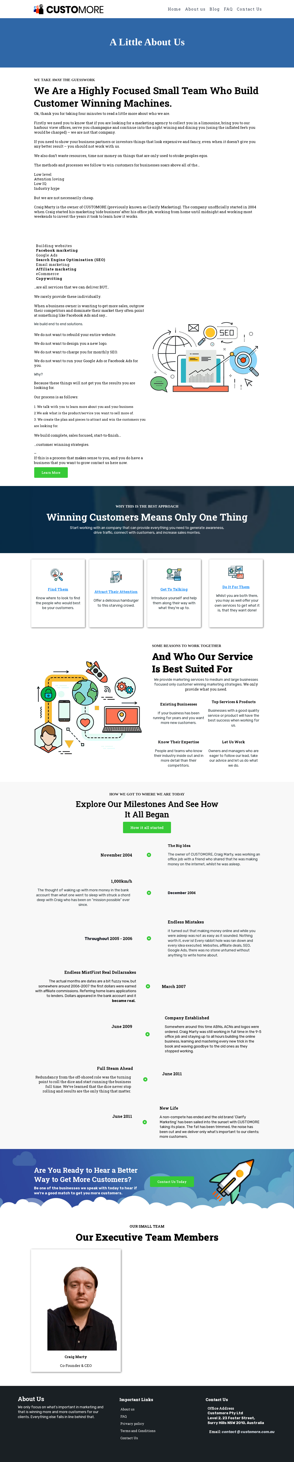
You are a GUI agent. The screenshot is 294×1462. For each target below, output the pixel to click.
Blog (215, 9)
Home (174, 9)
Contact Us (249, 9)
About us (195, 9)
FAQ (228, 9)
